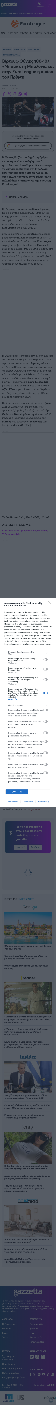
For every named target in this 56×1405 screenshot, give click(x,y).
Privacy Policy (43, 801)
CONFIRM (17, 792)
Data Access (28, 801)
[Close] (50, 603)
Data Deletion (12, 801)
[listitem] (28, 653)
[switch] (45, 659)
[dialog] (28, 702)
